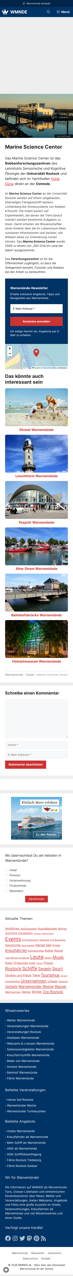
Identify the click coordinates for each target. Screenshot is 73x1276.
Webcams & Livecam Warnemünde (30, 1043)
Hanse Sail (43, 945)
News (40, 1196)
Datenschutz (30, 1258)
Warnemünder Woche (36, 986)
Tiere (36, 975)
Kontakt (45, 1258)
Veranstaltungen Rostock (24, 1032)
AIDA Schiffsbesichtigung (24, 1154)
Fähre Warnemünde (20, 1078)
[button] (36, 357)
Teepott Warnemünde (36, 522)
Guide (30, 674)
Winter (37, 992)
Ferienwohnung (20, 880)
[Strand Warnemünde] (36, 424)
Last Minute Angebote (17, 957)
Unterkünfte (12, 981)
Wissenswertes (46, 1213)
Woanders (16, 891)
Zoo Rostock (53, 992)
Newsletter (37, 1253)
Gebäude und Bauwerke (52, 940)
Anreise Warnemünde (21, 1066)
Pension (15, 875)
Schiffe (29, 968)
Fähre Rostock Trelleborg (24, 1160)
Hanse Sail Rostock (20, 1099)
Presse (48, 963)
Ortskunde (21, 963)
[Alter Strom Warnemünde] (36, 563)
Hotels (56, 1204)
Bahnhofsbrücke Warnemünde (36, 615)
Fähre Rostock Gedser (22, 1166)
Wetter (26, 992)
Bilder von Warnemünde (23, 1061)
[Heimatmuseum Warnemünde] (36, 655)
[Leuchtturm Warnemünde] (36, 470)
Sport (57, 968)
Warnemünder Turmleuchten (26, 1111)
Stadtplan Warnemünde (23, 1037)
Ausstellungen (47, 928)
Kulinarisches (36, 950)
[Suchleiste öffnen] (48, 12)
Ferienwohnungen (17, 1209)
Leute (37, 957)
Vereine (63, 981)
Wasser (60, 986)
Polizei (39, 963)
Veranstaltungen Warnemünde (27, 1026)
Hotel (13, 870)
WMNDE (18, 12)
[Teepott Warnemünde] (36, 516)
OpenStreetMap (50, 367)
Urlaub (53, 981)
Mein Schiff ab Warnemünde (26, 1142)
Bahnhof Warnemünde (22, 1072)
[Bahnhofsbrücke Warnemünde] (36, 609)
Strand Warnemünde (36, 430)
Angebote (60, 1200)
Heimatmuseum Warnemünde (36, 661)
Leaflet (37, 367)
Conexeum (25, 933)
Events (13, 939)
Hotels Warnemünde (21, 1131)
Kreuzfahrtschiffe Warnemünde (28, 1055)
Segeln (44, 968)
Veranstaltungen (16, 1200)
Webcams (45, 1200)
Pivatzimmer (18, 885)
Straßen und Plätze (18, 975)
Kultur (49, 950)
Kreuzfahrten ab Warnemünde (27, 1137)
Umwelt (63, 976)
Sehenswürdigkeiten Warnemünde (30, 1049)
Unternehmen (34, 981)
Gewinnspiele (28, 945)
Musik (58, 957)
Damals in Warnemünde (44, 933)
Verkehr (11, 986)
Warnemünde (14, 674)
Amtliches (12, 928)
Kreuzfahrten (16, 950)
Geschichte (13, 945)
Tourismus (50, 975)
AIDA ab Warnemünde (22, 1148)
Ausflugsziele (28, 928)
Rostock (13, 968)
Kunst (58, 951)
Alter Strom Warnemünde (37, 569)
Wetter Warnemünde (21, 1020)
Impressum (54, 1253)
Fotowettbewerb (30, 940)
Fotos (15, 1204)
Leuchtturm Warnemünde (36, 476)
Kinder (56, 945)
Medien (48, 958)
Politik (32, 963)
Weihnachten (13, 992)
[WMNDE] (5, 12)
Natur (9, 963)
